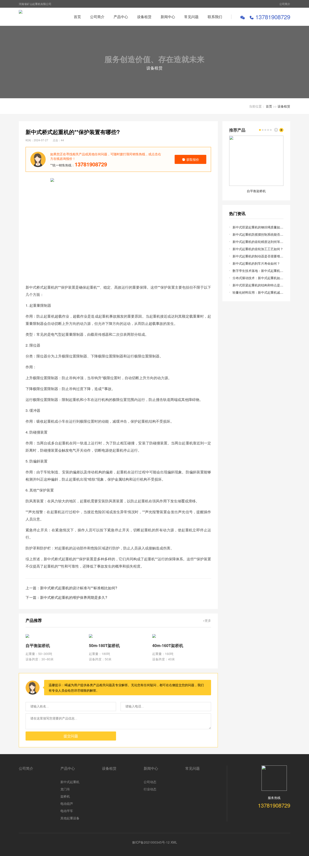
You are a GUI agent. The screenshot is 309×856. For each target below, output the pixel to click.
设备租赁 (144, 16)
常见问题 (191, 16)
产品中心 (121, 16)
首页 (77, 16)
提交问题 (71, 736)
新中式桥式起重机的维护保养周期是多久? (73, 597)
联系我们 (215, 16)
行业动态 (150, 789)
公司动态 (150, 781)
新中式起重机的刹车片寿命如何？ (256, 263)
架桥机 (65, 796)
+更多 (207, 620)
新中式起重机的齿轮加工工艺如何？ (258, 249)
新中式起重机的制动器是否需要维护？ (259, 256)
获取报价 (192, 159)
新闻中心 (168, 16)
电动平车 (66, 810)
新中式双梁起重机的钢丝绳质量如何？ (259, 227)
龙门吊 (65, 789)
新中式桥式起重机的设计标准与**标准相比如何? (78, 587)
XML (174, 842)
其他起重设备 (69, 818)
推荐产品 (237, 130)
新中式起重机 (69, 781)
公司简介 (284, 4)
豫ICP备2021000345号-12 (151, 842)
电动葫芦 (66, 803)
